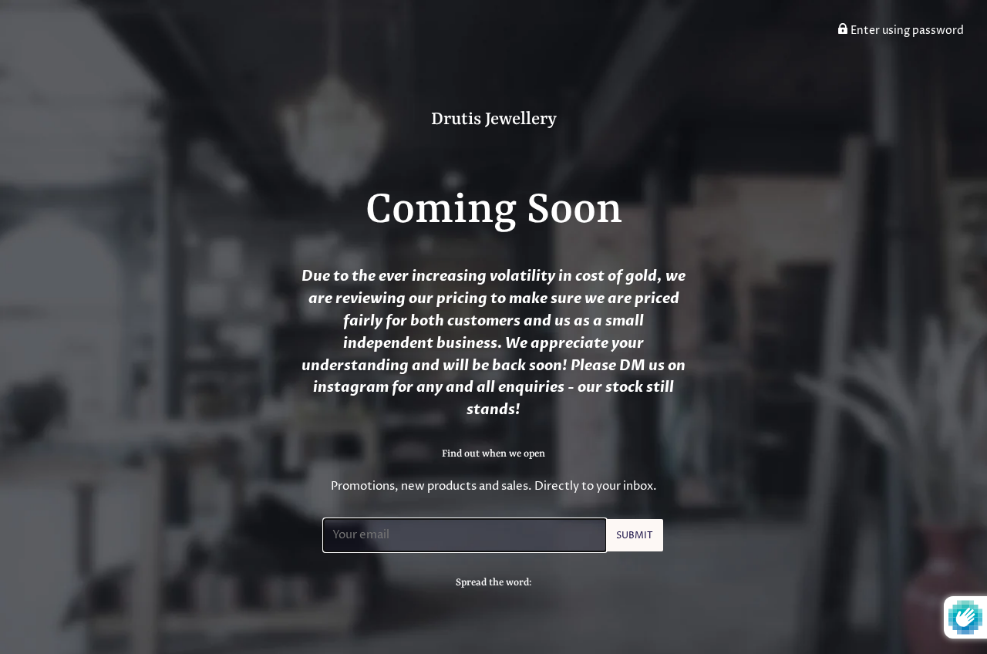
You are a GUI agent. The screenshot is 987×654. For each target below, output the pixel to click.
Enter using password (906, 30)
